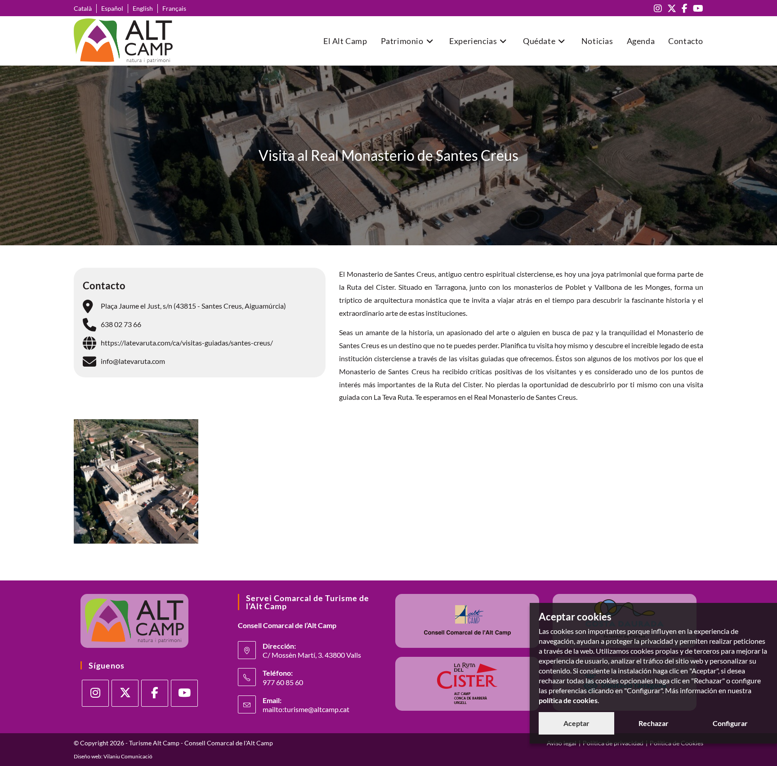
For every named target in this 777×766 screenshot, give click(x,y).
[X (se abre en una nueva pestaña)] (672, 8)
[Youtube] (184, 693)
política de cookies (568, 700)
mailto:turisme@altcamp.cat (306, 709)
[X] (125, 693)
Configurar (730, 723)
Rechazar (654, 723)
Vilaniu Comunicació (127, 756)
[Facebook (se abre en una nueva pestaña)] (684, 8)
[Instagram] (95, 693)
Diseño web (87, 756)
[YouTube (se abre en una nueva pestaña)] (696, 8)
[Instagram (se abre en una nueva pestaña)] (658, 8)
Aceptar (576, 723)
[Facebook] (154, 693)
